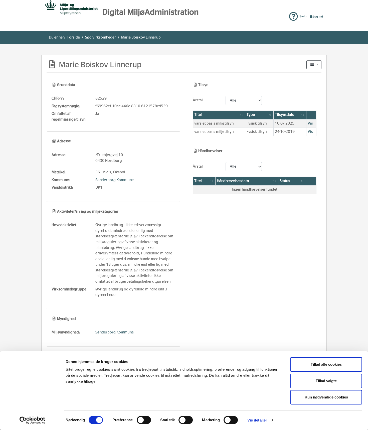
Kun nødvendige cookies (326, 397)
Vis (310, 123)
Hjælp (302, 16)
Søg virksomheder (100, 37)
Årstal (198, 100)
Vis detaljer (257, 420)
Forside (73, 37)
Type (251, 115)
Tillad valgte (326, 381)
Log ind (318, 16)
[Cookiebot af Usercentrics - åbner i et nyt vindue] (32, 420)
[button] (313, 65)
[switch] (144, 420)
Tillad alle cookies (326, 364)
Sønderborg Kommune (114, 180)
